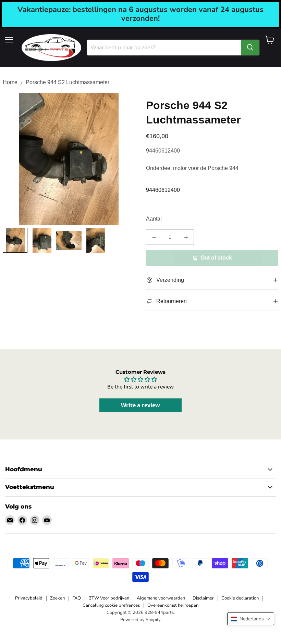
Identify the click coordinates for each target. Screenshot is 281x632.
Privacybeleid (28, 598)
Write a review (140, 405)
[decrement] (154, 237)
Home (10, 82)
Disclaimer (203, 598)
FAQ (76, 598)
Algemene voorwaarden (161, 598)
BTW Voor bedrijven (108, 598)
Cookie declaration (240, 598)
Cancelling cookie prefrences (111, 605)
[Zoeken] (250, 47)
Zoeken (57, 598)
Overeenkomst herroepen (172, 605)
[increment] (186, 237)
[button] (251, 619)
